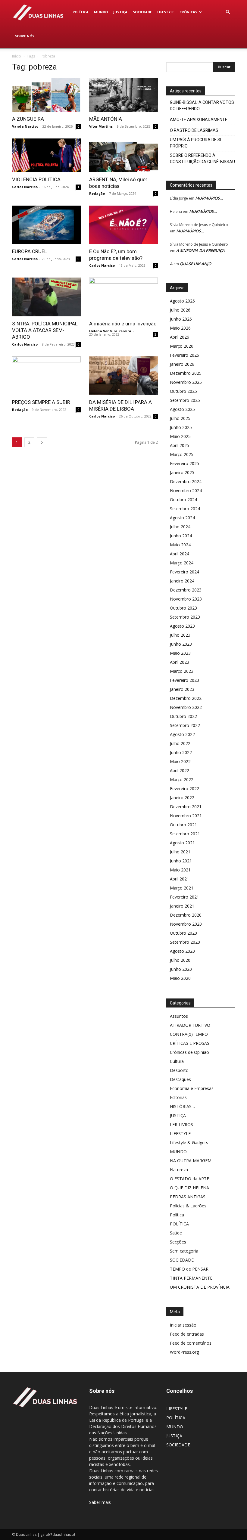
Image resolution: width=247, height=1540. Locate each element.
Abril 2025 (179, 445)
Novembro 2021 (186, 815)
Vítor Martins (101, 126)
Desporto (179, 1070)
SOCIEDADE (142, 12)
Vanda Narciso (25, 126)
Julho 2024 (180, 526)
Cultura (177, 1061)
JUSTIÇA (120, 12)
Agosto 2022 (182, 734)
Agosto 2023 (182, 626)
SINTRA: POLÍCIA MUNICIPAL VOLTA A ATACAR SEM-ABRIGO (45, 330)
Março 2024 (181, 563)
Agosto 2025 (182, 409)
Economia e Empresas (192, 1088)
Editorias (178, 1097)
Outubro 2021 (183, 824)
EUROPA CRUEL (29, 251)
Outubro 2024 (183, 499)
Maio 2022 (180, 761)
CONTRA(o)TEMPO (189, 1034)
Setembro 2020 (185, 942)
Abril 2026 (179, 337)
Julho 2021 (180, 852)
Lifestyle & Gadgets (189, 1142)
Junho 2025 (181, 427)
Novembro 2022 (186, 707)
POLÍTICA (81, 12)
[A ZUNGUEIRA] (46, 95)
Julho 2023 (180, 635)
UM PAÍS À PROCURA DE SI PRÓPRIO (195, 142)
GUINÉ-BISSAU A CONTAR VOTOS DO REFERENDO (202, 105)
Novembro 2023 (186, 599)
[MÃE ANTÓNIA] (123, 95)
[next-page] (42, 442)
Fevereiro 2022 (184, 788)
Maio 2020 (180, 978)
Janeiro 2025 (182, 472)
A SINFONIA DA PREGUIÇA (200, 250)
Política (177, 1215)
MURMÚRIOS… (209, 198)
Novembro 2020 (186, 924)
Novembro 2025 (186, 382)
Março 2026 (181, 346)
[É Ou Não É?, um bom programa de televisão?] (123, 225)
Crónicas (188, 12)
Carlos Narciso (25, 187)
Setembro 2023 (185, 617)
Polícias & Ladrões (188, 1206)
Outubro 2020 (183, 933)
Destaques (180, 1079)
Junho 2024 (181, 536)
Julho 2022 (180, 743)
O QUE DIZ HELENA (189, 1188)
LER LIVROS (181, 1124)
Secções (178, 1242)
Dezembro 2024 (186, 481)
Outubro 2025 (183, 391)
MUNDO (101, 12)
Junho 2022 (181, 752)
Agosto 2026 (182, 301)
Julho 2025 (180, 418)
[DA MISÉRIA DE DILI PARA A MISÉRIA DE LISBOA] (123, 375)
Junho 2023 (181, 644)
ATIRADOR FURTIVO (190, 1025)
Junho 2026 (181, 319)
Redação (97, 193)
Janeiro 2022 (182, 797)
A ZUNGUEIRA (28, 119)
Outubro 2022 (183, 716)
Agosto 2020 (182, 951)
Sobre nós (24, 36)
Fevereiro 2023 (184, 680)
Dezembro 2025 (186, 373)
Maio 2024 (180, 545)
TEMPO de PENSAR (189, 1269)
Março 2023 (181, 671)
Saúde (176, 1233)
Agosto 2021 (182, 843)
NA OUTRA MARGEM (190, 1160)
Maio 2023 (180, 653)
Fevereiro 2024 (184, 572)
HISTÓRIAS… (182, 1106)
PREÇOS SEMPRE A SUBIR (41, 402)
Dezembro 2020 (186, 915)
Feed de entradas (187, 1334)
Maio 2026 (180, 328)
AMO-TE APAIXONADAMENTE (198, 119)
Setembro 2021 (185, 834)
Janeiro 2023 (182, 689)
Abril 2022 (179, 770)
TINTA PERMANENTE (191, 1278)
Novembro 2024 (186, 490)
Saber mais (100, 1502)
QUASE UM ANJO (195, 263)
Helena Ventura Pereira (110, 331)
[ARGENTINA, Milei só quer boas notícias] (123, 155)
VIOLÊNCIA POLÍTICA (36, 179)
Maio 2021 (180, 870)
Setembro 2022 (185, 725)
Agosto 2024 (182, 517)
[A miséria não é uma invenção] (123, 297)
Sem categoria (184, 1251)
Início (16, 56)
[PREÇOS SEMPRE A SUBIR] (46, 375)
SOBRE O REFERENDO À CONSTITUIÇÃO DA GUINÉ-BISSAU (202, 158)
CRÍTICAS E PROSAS (189, 1043)
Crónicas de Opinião (189, 1052)
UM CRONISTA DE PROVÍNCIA (200, 1287)
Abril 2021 (179, 879)
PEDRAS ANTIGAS (187, 1197)
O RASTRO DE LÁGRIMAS (194, 130)
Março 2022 (181, 779)
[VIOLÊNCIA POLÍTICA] (46, 155)
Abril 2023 (179, 662)
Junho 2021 (181, 861)
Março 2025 (181, 454)
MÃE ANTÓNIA (105, 119)
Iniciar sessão (183, 1325)
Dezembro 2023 (186, 590)
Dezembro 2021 (186, 806)
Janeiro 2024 (182, 581)
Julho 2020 (180, 960)
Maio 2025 (180, 436)
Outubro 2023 (183, 608)
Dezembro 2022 (186, 698)
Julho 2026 (180, 310)
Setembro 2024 (185, 508)
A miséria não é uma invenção (123, 324)
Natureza (179, 1169)
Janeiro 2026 (182, 364)
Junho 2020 (181, 969)
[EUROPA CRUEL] (46, 225)
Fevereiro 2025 (184, 463)
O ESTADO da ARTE (189, 1178)
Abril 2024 (179, 554)
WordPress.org (184, 1352)
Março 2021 (181, 888)
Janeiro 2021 (182, 906)
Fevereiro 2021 (184, 897)
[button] (227, 12)
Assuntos (179, 1016)
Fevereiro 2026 (184, 355)
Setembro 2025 (185, 400)
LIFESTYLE (165, 12)
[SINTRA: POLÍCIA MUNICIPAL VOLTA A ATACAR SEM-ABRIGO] (46, 297)
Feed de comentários (190, 1343)
